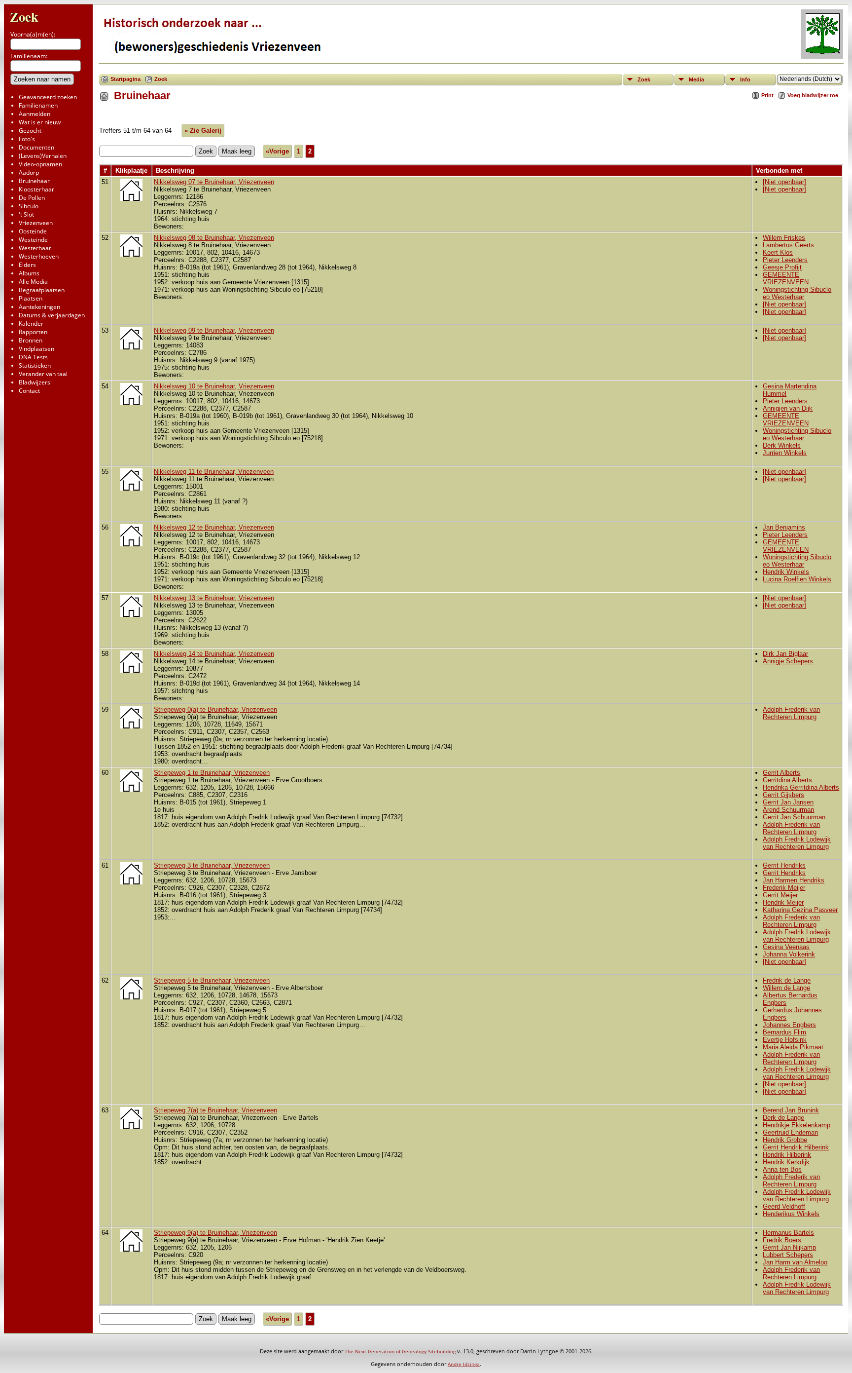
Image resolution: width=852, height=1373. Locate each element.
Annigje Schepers (788, 661)
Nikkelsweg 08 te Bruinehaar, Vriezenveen (214, 237)
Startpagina (125, 79)
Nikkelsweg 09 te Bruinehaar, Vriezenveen (214, 330)
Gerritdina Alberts (787, 780)
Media (696, 79)
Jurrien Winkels (785, 453)
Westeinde (33, 239)
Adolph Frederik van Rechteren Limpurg (791, 713)
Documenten (36, 147)
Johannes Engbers (789, 1025)
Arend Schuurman (788, 809)
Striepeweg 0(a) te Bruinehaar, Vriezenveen (215, 709)
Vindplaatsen (36, 348)
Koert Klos (778, 252)
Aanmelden (34, 114)
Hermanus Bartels (788, 1232)
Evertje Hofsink (785, 1039)
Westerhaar (35, 248)
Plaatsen (30, 298)
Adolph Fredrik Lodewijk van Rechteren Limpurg (797, 843)
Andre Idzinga (464, 1364)
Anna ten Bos (782, 1169)
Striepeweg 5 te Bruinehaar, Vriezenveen (212, 980)
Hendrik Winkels (786, 571)
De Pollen (32, 197)
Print (767, 95)
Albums (29, 273)
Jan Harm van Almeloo (795, 1262)
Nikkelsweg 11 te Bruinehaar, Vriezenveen (214, 471)
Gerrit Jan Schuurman (794, 817)
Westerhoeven (39, 256)
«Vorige (277, 151)
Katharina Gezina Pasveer (800, 910)
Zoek (24, 16)
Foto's (27, 139)
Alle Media (33, 281)
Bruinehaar (34, 181)
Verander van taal (43, 374)
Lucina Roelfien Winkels (797, 579)
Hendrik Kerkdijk (786, 1162)
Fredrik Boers (782, 1240)
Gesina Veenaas (786, 947)
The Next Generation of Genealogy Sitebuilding (400, 1351)
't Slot (26, 214)
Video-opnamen (40, 164)
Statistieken (35, 365)
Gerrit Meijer (780, 895)
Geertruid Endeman (790, 1132)
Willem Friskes (784, 237)
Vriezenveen (36, 223)
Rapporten (33, 332)
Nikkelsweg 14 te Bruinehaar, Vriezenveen (214, 653)
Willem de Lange (786, 988)
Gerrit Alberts (781, 772)
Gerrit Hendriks (784, 865)
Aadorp (29, 172)
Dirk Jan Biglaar (785, 653)
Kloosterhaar (36, 189)
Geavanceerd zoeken (48, 97)
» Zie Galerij (202, 130)
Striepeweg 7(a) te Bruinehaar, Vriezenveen (215, 1110)
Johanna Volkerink (789, 954)
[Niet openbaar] (784, 182)
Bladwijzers (34, 382)
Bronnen (30, 340)
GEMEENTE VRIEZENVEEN (786, 278)
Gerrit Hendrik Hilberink (796, 1147)
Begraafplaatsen (42, 290)
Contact (29, 390)
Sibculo (28, 206)
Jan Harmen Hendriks (793, 880)
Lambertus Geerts (788, 245)
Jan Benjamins (784, 527)
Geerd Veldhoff (784, 1206)
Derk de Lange (783, 1117)
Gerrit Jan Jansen (788, 802)
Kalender (31, 323)
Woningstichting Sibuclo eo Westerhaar (797, 293)
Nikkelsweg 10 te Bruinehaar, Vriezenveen (214, 386)
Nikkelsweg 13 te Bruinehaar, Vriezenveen (214, 598)
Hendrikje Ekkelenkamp (796, 1125)
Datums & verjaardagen (52, 315)
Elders (27, 265)
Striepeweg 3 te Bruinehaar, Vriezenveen (212, 865)
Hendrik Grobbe (785, 1140)
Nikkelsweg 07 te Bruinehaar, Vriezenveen (214, 182)
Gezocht (30, 130)
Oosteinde (33, 231)
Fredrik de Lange (787, 980)
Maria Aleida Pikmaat (793, 1047)
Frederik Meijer (784, 887)
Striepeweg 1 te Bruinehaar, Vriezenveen (212, 772)
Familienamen (38, 105)
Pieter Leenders (785, 260)
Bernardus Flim (784, 1032)
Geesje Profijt (782, 267)
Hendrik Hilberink (787, 1154)
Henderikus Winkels (791, 1214)
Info (745, 79)
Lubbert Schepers (788, 1255)
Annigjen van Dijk (788, 408)
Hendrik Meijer (783, 902)
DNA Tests (33, 357)
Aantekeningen (39, 307)
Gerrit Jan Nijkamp (789, 1247)
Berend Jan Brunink (791, 1110)
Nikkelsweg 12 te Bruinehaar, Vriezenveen (214, 527)
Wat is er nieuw (40, 122)
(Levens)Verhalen (43, 156)
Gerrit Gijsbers (783, 795)
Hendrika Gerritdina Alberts (801, 787)
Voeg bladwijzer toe (812, 95)
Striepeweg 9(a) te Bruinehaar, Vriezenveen (215, 1232)
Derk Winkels (782, 445)
